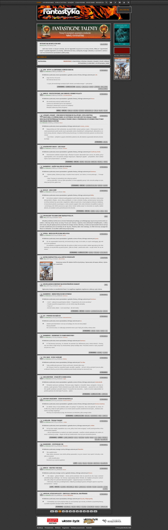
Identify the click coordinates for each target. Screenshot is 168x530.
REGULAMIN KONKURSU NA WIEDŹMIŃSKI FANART (61, 284)
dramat (92, 211)
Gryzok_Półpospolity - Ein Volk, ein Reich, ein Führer (65, 494)
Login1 (60, 286)
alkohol (78, 86)
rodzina (97, 439)
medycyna (87, 161)
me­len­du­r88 (98, 382)
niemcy (78, 506)
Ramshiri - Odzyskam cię (53, 444)
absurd (105, 141)
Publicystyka (60, 2)
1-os (95, 437)
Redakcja (100, 2)
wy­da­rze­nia (82, 63)
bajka (97, 330)
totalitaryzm (90, 506)
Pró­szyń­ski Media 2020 (124, 528)
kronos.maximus (67, 400)
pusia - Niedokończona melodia (56, 233)
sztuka (105, 486)
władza (97, 506)
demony (100, 185)
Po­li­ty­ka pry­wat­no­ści (78, 528)
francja (70, 110)
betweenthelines (67, 317)
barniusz (65, 168)
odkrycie (104, 415)
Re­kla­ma (58, 528)
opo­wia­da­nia (100, 63)
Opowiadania (48, 2)
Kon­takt (89, 528)
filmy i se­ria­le (104, 61)
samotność (96, 463)
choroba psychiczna (91, 185)
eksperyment (94, 415)
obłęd (99, 437)
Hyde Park (90, 2)
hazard (105, 185)
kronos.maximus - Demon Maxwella (58, 399)
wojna (105, 110)
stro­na (83, 61)
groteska (81, 437)
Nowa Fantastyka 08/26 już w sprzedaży (59, 257)
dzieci (97, 211)
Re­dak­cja (40, 528)
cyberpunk (104, 394)
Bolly (64, 192)
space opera (104, 86)
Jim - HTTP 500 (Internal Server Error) (58, 70)
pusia (64, 235)
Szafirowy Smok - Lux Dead (54, 147)
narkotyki (93, 161)
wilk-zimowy (62, 259)
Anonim (65, 148)
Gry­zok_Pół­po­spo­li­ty (86, 499)
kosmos (91, 252)
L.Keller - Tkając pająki (52, 420)
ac (81, 321)
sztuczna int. (103, 252)
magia (91, 437)
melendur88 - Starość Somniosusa (57, 377)
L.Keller (65, 422)
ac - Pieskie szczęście (52, 316)
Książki (71, 2)
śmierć (105, 161)
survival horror (103, 88)
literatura (97, 86)
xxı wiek (105, 352)
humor (91, 86)
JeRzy (44, 217)
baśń (76, 486)
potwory (81, 110)
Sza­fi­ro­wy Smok (95, 152)
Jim (64, 71)
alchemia (63, 486)
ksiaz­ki (89, 61)
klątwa (87, 437)
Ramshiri (65, 446)
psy (106, 330)
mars (100, 415)
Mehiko (65, 359)
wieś (106, 211)
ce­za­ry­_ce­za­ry (84, 126)
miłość (85, 463)
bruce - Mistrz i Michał (52, 468)
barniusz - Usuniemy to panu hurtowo (58, 335)
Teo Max (82, 362)
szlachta (99, 486)
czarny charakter (68, 437)
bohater (87, 311)
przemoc (100, 161)
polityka (84, 506)
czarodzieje (82, 486)
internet (99, 352)
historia (75, 110)
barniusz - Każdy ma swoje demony (57, 166)
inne (107, 63)
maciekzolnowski (67, 95)
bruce (92, 98)
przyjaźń (96, 252)
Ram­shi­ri (80, 449)
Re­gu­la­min (65, 528)
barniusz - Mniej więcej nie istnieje (57, 294)
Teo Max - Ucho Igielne (52, 357)
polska (94, 486)
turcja (96, 110)
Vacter (60, 217)
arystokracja (70, 486)
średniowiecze (89, 110)
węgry (100, 110)
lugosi (64, 378)
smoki (101, 211)
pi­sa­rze (95, 61)
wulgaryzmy (104, 439)
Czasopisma (80, 2)
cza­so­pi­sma (76, 61)
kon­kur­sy (91, 63)
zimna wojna (104, 506)
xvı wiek (105, 488)
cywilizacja (85, 86)
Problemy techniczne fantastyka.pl (58, 216)
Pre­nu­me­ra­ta (49, 528)
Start (39, 2)
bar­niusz (93, 171)
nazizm (73, 506)
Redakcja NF (43, 45)
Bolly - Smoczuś (49, 190)
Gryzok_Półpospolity (68, 495)
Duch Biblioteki (47, 71)
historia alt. (67, 506)
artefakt (87, 415)
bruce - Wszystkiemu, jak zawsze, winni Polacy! (62, 93)
